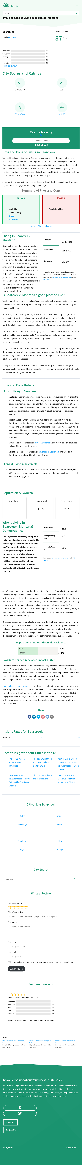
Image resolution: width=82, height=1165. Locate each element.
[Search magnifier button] (76, 13)
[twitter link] (20, 1113)
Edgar (59, 841)
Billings (60, 849)
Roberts (59, 824)
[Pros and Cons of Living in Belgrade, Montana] (42, 1044)
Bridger (60, 816)
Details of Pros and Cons (41, 226)
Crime (11, 216)
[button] (29, 717)
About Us (10, 1122)
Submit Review (16, 968)
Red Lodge (22, 824)
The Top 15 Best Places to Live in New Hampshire (18, 762)
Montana (12, 37)
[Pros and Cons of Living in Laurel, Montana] (68, 1044)
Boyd (22, 849)
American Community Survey (62, 277)
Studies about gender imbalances (16, 686)
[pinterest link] (20, 1108)
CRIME (62, 114)
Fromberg (22, 841)
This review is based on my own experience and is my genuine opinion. (42, 962)
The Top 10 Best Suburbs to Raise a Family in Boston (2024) (44, 762)
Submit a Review (9, 66)
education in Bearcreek (49, 451)
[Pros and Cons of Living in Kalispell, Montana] (15, 1044)
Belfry (22, 816)
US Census (46, 280)
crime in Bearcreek (43, 442)
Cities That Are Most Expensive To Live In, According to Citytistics (67, 779)
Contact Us (11, 1130)
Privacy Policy (70, 1148)
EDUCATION (20, 114)
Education (13, 219)
